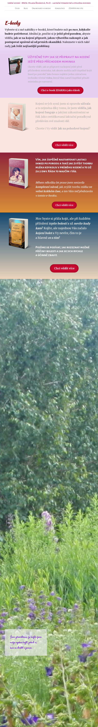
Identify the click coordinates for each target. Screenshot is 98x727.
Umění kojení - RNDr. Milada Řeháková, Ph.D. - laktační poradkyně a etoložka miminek (49, 3)
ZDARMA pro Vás (76, 8)
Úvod (17, 8)
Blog (26, 8)
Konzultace (60, 8)
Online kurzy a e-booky (41, 8)
